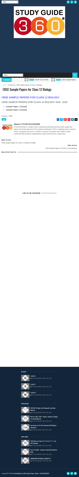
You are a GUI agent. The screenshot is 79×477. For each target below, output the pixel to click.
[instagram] (75, 2)
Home (5, 85)
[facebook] (71, 2)
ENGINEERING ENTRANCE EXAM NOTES (40, 458)
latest (27, 79)
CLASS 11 (32, 384)
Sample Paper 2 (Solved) (16, 110)
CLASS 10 (33, 393)
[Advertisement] (39, 56)
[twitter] (68, 2)
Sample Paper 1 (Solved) (16, 107)
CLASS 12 (33, 376)
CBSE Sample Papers (64, 80)
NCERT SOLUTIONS (37, 80)
